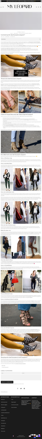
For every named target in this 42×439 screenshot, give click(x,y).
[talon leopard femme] (21, 66)
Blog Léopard (13, 402)
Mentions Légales (4, 404)
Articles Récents (4, 391)
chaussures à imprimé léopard (6, 267)
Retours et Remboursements (4, 401)
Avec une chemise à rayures (7, 327)
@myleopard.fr (24, 404)
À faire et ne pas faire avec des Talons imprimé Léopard (17, 114)
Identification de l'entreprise (4, 419)
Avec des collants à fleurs (7, 260)
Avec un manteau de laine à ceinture (9, 299)
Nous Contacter (14, 407)
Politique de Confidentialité (3, 409)
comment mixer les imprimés (20, 363)
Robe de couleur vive (6, 230)
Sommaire (3, 39)
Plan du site (3, 431)
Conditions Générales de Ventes (5, 414)
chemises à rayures (34, 329)
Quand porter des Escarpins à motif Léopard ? (14, 357)
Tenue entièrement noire (6, 293)
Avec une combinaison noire (7, 192)
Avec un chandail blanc (6, 265)
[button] (0, 1)
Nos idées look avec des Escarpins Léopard (13, 154)
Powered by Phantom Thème (21, 436)
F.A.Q (12, 399)
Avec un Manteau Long (6, 158)
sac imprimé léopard (10, 124)
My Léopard (22, 435)
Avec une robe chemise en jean (8, 225)
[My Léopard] (19, 7)
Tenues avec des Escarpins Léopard (11, 78)
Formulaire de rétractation (3, 424)
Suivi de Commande (14, 404)
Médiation (3, 428)
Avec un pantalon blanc (6, 163)
